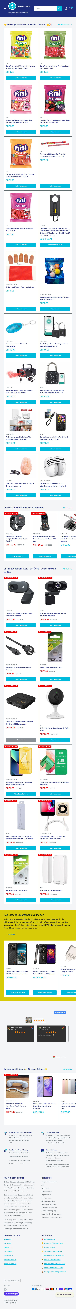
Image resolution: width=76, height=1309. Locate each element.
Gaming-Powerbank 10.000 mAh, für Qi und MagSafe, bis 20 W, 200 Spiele (54, 438)
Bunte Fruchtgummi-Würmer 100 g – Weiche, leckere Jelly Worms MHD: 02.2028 (20, 67)
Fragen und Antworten (49, 1182)
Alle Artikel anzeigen (65, 25)
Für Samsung (44, 779)
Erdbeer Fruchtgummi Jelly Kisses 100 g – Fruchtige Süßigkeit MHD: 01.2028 (19, 121)
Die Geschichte (46, 1191)
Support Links (46, 1195)
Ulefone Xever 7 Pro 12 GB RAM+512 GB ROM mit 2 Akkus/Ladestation (17, 973)
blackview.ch (8, 1251)
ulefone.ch (7, 1247)
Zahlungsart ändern (48, 1201)
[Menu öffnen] (5, 8)
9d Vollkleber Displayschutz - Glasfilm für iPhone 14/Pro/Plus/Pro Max (19, 783)
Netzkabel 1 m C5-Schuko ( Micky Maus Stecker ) (18, 669)
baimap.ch (7, 1243)
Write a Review (60, 1012)
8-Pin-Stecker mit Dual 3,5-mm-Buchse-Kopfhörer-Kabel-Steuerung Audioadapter (19, 837)
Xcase (42, 387)
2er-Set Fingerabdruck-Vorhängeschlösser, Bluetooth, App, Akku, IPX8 (54, 345)
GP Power (43, 665)
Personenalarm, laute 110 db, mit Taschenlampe (16, 345)
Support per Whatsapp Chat (53, 1243)
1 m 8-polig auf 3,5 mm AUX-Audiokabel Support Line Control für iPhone (52, 837)
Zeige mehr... (11, 934)
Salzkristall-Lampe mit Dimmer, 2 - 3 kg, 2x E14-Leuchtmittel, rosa (20, 485)
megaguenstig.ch (10, 1259)
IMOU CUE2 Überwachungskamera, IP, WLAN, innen (54, 729)
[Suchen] (59, 8)
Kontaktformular (49, 1239)
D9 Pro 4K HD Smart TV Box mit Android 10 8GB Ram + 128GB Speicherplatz (19, 723)
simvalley (9, 534)
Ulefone (42, 225)
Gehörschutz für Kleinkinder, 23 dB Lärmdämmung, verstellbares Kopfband (53, 485)
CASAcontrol (10, 434)
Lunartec (9, 387)
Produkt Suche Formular (52, 1259)
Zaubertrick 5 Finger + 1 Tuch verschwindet (20, 287)
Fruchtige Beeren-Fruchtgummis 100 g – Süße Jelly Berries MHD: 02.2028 (55, 121)
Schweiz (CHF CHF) (10, 1281)
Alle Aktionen (67, 569)
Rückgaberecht (46, 1198)
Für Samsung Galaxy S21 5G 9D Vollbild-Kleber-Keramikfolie (55, 783)
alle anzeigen (67, 1069)
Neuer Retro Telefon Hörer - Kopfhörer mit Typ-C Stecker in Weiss (16, 1106)
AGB (42, 1185)
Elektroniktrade (11, 665)
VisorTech (9, 341)
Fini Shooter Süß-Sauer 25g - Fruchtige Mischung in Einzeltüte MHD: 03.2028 (52, 155)
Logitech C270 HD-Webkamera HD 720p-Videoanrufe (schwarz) (19, 614)
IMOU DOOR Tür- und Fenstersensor (51, 890)
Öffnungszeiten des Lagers (53, 1268)
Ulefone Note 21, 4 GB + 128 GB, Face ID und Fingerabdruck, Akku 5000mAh (44, 1106)
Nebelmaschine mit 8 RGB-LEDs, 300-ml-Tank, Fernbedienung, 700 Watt (19, 392)
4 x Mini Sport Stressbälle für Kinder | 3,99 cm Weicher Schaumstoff (54, 298)
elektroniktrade (11, 284)
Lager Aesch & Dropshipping (51, 1214)
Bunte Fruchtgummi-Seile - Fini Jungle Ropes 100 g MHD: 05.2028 (54, 67)
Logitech (9, 610)
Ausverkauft (21, 740)
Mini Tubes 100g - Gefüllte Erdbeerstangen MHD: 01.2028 (19, 229)
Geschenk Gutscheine (49, 1207)
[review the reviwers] (12, 1028)
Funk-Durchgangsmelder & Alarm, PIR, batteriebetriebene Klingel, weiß (18, 438)
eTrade (42, 610)
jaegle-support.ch (10, 1263)
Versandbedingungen (49, 1204)
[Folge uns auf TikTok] (5, 1289)
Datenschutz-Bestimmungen (51, 1217)
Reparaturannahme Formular (54, 1255)
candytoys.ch (8, 1255)
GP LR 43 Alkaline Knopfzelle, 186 (16, 890)
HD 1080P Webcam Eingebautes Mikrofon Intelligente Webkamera (53, 614)
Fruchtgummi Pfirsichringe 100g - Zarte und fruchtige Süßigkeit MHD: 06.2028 (20, 175)
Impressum (45, 1188)
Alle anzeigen (67, 508)
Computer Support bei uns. (53, 1251)
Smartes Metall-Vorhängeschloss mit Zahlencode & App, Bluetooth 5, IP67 (52, 392)
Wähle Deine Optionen (55, 245)
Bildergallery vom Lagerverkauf (55, 1272)
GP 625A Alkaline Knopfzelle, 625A (51, 667)
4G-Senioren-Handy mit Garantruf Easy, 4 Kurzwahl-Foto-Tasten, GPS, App (44, 539)
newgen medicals (45, 481)
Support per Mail (49, 1247)
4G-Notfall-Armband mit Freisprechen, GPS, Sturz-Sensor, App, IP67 (17, 539)
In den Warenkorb (21, 78)
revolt (42, 434)
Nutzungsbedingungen (49, 1211)
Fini (7, 63)
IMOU (41, 725)
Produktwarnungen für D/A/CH (54, 1263)
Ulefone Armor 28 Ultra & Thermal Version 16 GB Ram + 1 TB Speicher (44, 973)
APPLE (8, 833)
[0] (70, 8)
